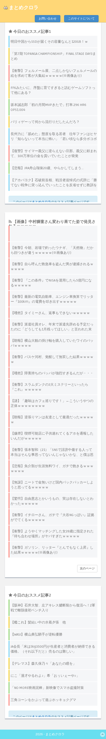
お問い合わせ (47, 18)
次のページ (87, 568)
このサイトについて (81, 18)
